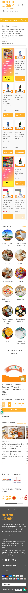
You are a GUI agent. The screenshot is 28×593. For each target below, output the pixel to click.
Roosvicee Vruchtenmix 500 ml (19, 97)
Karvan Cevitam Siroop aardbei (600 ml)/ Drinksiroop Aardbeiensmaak (20, 65)
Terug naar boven (13, 509)
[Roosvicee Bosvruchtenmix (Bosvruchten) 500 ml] (20, 125)
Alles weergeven (21, 423)
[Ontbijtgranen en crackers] (7, 291)
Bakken (20, 263)
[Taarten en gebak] (7, 273)
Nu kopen (14, 409)
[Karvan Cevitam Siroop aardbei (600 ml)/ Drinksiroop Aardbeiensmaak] (20, 54)
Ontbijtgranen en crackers (7, 300)
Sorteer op (4, 41)
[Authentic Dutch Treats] (7, 235)
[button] (22, 4)
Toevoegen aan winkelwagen (19, 404)
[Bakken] (20, 255)
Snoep (21, 281)
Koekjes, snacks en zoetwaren (21, 244)
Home (3, 16)
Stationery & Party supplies (20, 342)
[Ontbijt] (7, 255)
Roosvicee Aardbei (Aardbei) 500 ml (19, 172)
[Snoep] (20, 273)
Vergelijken (20, 57)
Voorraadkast (20, 299)
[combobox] (14, 11)
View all (24, 226)
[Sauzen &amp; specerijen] (20, 311)
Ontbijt (7, 263)
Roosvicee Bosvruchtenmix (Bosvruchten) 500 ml (20, 135)
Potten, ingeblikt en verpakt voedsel (7, 321)
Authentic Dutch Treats (7, 244)
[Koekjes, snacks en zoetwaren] (20, 235)
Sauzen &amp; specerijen (20, 320)
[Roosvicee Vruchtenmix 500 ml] (20, 88)
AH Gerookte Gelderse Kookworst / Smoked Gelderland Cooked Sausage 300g (14, 388)
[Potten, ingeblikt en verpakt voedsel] (7, 311)
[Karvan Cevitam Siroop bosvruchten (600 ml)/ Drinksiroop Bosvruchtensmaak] (8, 88)
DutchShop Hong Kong (8, 524)
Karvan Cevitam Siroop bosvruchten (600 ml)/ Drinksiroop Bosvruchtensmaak (8, 101)
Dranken (7, 16)
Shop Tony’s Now (8, 183)
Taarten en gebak (7, 281)
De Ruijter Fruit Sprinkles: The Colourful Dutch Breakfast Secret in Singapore (13, 446)
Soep (7, 341)
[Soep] (7, 333)
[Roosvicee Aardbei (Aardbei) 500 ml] (20, 162)
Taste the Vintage (7, 78)
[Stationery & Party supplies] (20, 333)
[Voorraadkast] (20, 291)
